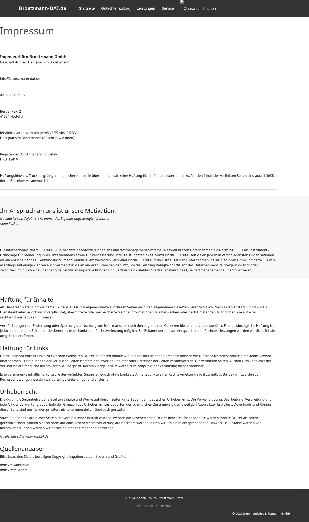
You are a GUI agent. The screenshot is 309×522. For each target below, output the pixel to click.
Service (167, 8)
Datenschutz (163, 506)
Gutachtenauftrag (115, 8)
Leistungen (146, 8)
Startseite (87, 8)
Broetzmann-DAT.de (42, 8)
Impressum (145, 506)
